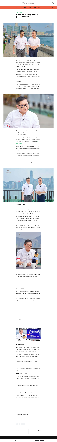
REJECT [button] (41, 440)
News (21, 12)
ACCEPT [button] (37, 440)
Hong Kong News (18, 12)
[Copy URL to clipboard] (24, 424)
